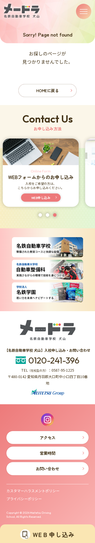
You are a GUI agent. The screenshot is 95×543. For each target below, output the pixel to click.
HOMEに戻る (47, 90)
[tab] (40, 215)
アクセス (48, 197)
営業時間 (47, 453)
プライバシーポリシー (24, 498)
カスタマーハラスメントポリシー (32, 490)
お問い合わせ (47, 468)
